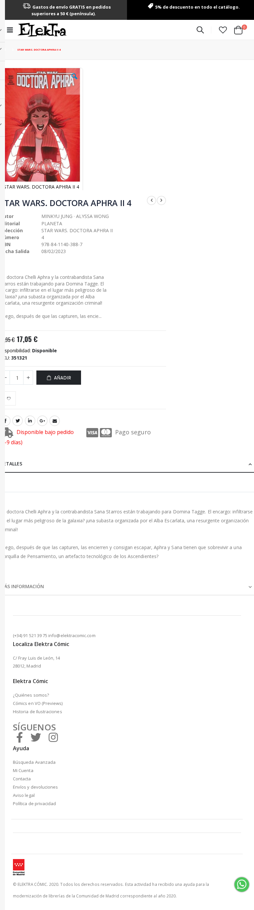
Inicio (5, 50)
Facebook (5, 420)
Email (54, 420)
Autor (7, 216)
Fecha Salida (14, 251)
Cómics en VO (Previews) (38, 703)
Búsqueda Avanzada (34, 762)
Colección (11, 230)
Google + (42, 420)
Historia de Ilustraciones (37, 712)
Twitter (17, 420)
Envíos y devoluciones (35, 787)
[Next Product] (161, 200)
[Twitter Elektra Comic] (35, 737)
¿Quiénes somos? (31, 695)
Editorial (10, 223)
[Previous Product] (151, 200)
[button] (223, 29)
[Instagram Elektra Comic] (53, 737)
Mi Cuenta (23, 770)
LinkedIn (30, 420)
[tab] (127, 463)
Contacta (22, 779)
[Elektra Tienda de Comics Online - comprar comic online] (42, 30)
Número (9, 237)
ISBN (5, 244)
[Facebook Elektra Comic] (19, 737)
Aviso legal (24, 795)
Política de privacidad (34, 803)
